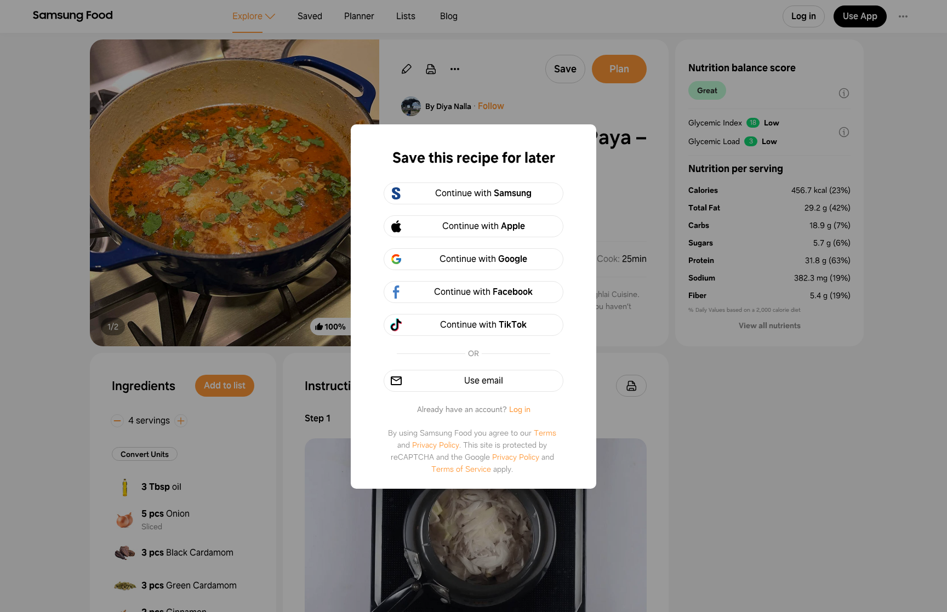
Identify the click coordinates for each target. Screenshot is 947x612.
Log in (519, 409)
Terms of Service (461, 469)
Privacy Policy (435, 445)
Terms (545, 433)
